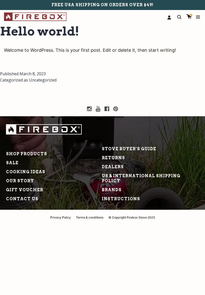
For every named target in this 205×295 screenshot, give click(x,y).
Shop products (26, 154)
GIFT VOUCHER (24, 190)
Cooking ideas (25, 172)
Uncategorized (42, 80)
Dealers (113, 166)
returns (113, 158)
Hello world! (39, 31)
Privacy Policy (60, 217)
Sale (12, 162)
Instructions (121, 198)
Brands (112, 190)
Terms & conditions (89, 217)
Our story (20, 180)
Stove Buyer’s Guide (129, 148)
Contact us (22, 198)
